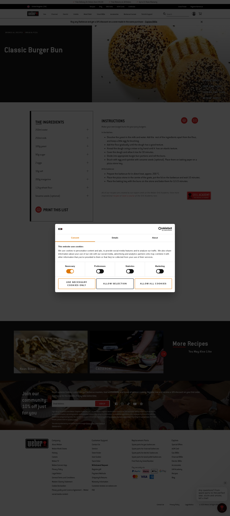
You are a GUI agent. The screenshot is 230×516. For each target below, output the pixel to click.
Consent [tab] (75, 238)
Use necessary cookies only (76, 283)
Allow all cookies (153, 283)
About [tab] (155, 238)
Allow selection (115, 283)
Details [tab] (115, 238)
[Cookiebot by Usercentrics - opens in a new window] (160, 229)
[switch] (100, 271)
